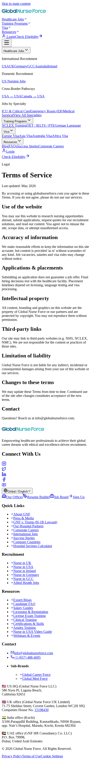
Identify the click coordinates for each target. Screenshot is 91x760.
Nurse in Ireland (24, 571)
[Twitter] (45, 469)
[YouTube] (45, 485)
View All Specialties (27, 115)
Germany (20, 66)
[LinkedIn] (45, 474)
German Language (68, 125)
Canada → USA (33, 96)
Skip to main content (16, 4)
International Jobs (25, 534)
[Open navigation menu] (6, 43)
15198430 (41, 710)
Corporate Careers (51, 146)
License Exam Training (29, 616)
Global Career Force (36, 674)
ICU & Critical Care (16, 111)
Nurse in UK (22, 563)
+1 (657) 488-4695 (27, 657)
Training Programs (15, 23)
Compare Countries (26, 542)
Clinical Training (25, 620)
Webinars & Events (26, 635)
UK (11, 66)
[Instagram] (45, 464)
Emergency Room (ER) (46, 111)
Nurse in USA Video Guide (32, 632)
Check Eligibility (27, 37)
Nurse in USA (23, 567)
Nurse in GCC (23, 579)
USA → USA (11, 96)
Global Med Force (35, 678)
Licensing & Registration (30, 612)
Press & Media (23, 518)
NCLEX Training (14, 125)
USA (5, 66)
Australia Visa (42, 136)
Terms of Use (31, 756)
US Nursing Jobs (14, 81)
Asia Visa (25, 136)
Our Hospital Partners (28, 526)
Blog (5, 146)
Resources (9, 32)
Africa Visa (60, 136)
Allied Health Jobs (26, 583)
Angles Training (24, 628)
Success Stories (27, 146)
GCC (31, 66)
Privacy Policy (12, 756)
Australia (41, 66)
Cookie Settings (52, 756)
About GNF (21, 514)
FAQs (13, 146)
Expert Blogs (22, 600)
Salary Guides (23, 608)
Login (10, 37)
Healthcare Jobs (13, 19)
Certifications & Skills (28, 624)
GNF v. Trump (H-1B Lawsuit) (35, 522)
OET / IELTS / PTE (41, 125)
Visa (5, 28)
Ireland (52, 66)
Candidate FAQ (24, 604)
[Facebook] (45, 480)
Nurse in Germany (26, 575)
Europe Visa (10, 136)
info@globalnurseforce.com (33, 653)
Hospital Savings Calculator (32, 546)
